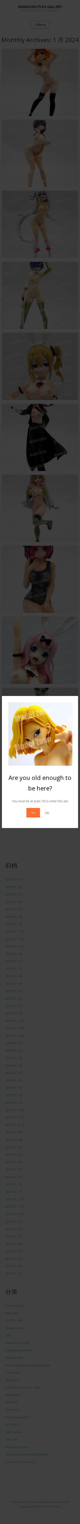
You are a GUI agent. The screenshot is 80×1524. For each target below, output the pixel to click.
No (47, 813)
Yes (33, 813)
